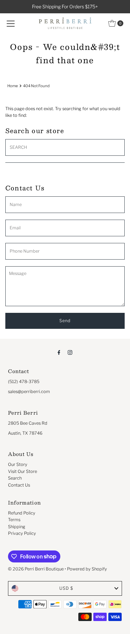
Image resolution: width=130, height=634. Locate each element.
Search (15, 478)
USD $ (66, 588)
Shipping (16, 526)
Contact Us (19, 485)
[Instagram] (70, 352)
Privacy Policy (22, 533)
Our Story (17, 464)
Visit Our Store (22, 471)
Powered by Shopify (87, 568)
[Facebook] (59, 352)
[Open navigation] (11, 23)
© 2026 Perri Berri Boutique (36, 568)
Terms (14, 519)
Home (12, 86)
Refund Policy (21, 513)
